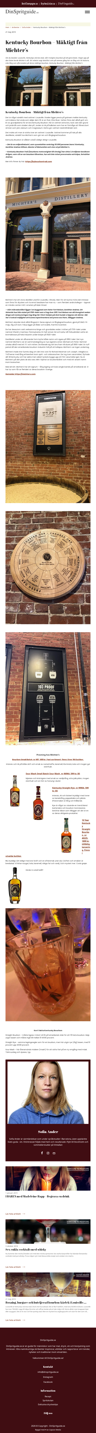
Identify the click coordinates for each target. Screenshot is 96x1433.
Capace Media (55, 1430)
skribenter (15, 27)
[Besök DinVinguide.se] (66, 3)
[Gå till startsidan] (22, 12)
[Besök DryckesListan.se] (48, 3)
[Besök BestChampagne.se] (30, 3)
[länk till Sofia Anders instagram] (48, 1151)
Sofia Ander (26, 27)
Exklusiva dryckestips (48, 1404)
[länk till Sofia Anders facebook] (42, 1151)
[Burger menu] (87, 11)
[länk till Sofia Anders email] (54, 1151)
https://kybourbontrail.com (38, 161)
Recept (48, 1396)
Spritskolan (48, 1400)
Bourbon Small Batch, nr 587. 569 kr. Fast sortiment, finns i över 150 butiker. (48, 759)
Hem (7, 27)
